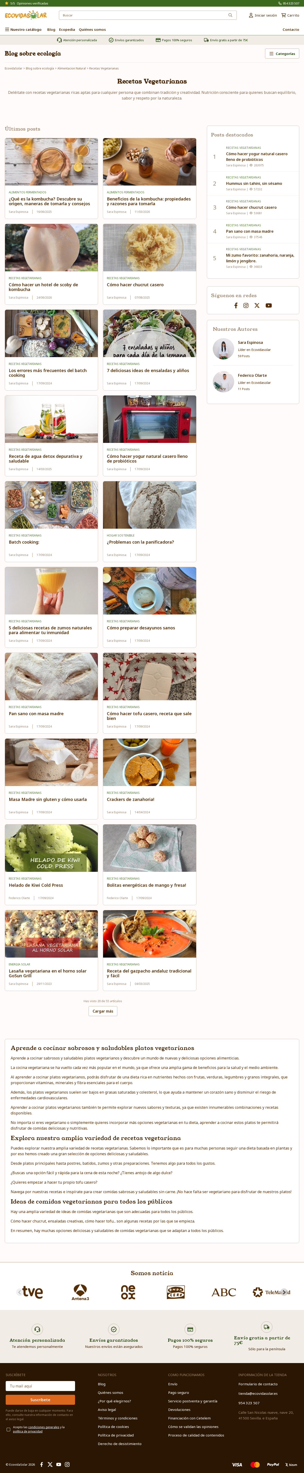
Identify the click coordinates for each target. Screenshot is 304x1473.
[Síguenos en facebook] (236, 305)
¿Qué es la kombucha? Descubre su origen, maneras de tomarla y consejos (49, 201)
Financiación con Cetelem (189, 1418)
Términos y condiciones (118, 1418)
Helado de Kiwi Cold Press (36, 885)
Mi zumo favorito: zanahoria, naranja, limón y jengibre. (260, 258)
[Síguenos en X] (257, 305)
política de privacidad (28, 1431)
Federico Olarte (252, 375)
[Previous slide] (20, 1292)
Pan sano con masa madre (36, 713)
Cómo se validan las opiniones (193, 1426)
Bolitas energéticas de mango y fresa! (146, 885)
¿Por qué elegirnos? (114, 1401)
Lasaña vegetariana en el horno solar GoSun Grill (47, 973)
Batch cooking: (24, 542)
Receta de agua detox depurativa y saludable (45, 458)
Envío (172, 1384)
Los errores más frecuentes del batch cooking (48, 372)
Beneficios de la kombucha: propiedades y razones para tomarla (149, 201)
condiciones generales (43, 1427)
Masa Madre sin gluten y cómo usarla (48, 799)
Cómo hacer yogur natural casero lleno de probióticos (147, 458)
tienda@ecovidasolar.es (258, 1393)
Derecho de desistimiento (120, 1443)
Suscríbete (40, 1399)
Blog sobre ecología (33, 53)
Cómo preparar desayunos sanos (141, 628)
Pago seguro (178, 1392)
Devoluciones (179, 1409)
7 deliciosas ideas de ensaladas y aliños (148, 370)
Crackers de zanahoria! (130, 799)
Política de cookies (113, 1426)
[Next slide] (284, 1292)
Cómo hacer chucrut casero (135, 284)
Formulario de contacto (258, 1384)
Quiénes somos (110, 1392)
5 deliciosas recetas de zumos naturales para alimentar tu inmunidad (50, 630)
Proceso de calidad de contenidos (196, 1435)
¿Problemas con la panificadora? (140, 542)
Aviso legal (107, 1409)
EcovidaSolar (13, 68)
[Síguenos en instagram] (246, 305)
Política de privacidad (116, 1435)
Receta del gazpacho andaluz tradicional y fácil (149, 973)
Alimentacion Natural (71, 68)
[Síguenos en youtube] (269, 305)
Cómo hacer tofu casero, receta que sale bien (149, 716)
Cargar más (103, 1011)
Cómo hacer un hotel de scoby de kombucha (43, 287)
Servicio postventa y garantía (192, 1401)
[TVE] (32, 1292)
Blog (101, 1384)
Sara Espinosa (250, 342)
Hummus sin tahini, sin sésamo (254, 183)
